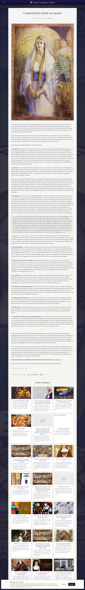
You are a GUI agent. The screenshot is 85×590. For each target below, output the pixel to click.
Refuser (64, 584)
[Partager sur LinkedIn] (36, 375)
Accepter (72, 584)
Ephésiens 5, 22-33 (60, 232)
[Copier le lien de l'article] (46, 375)
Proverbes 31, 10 (57, 359)
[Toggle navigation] (3, 2)
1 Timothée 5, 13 (35, 309)
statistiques (34, 190)
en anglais (23, 126)
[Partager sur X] (31, 375)
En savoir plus (29, 586)
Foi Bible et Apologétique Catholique (44, 2)
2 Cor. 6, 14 (65, 149)
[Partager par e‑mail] (43, 375)
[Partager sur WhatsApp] (38, 375)
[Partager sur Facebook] (28, 375)
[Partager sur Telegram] (41, 375)
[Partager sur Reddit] (33, 375)
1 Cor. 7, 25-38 (35, 356)
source (42, 254)
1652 (22, 266)
